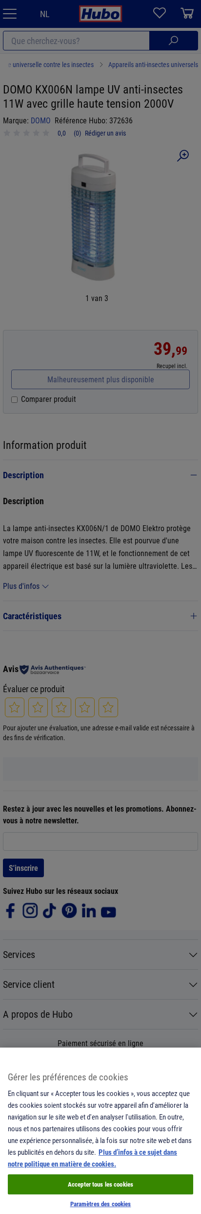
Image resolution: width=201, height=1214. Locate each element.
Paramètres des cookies (100, 1203)
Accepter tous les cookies (100, 1184)
